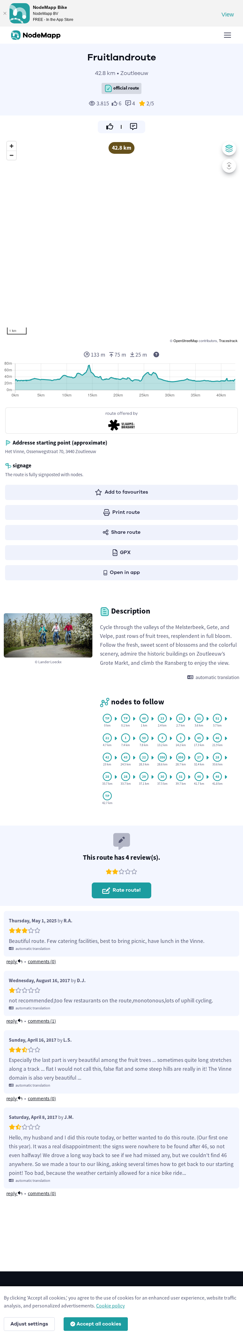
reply (12, 961)
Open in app (125, 572)
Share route (125, 532)
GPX (125, 552)
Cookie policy (110, 1305)
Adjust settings (29, 1323)
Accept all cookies (99, 1323)
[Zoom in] (11, 146)
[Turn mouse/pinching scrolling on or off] (229, 166)
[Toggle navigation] (227, 35)
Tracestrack (228, 340)
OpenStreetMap (185, 340)
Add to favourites (126, 492)
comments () (42, 961)
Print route (126, 512)
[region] (121, 241)
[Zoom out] (11, 155)
